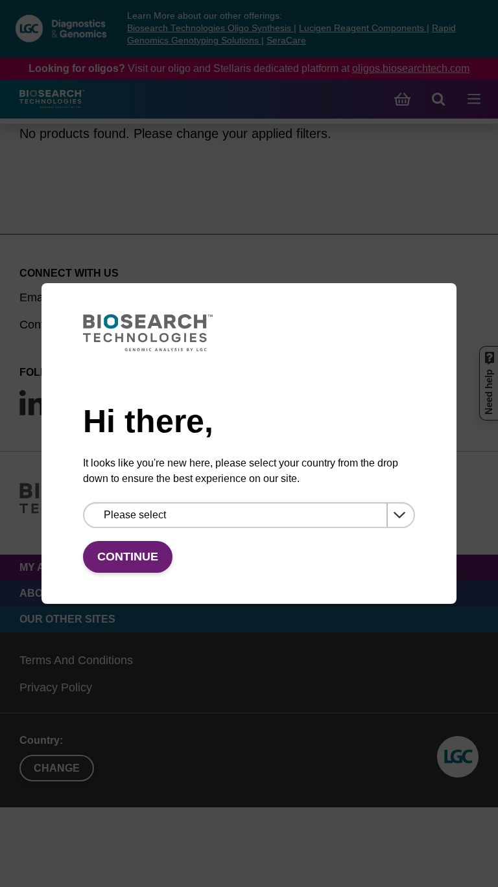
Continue (127, 556)
